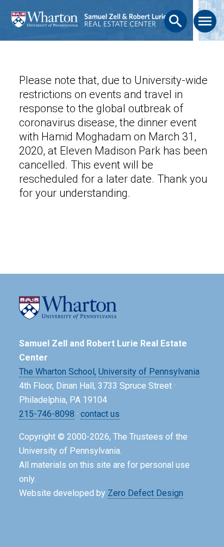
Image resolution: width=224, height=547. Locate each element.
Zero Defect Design (145, 493)
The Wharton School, (57, 371)
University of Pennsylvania (149, 371)
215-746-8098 (46, 414)
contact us (100, 414)
